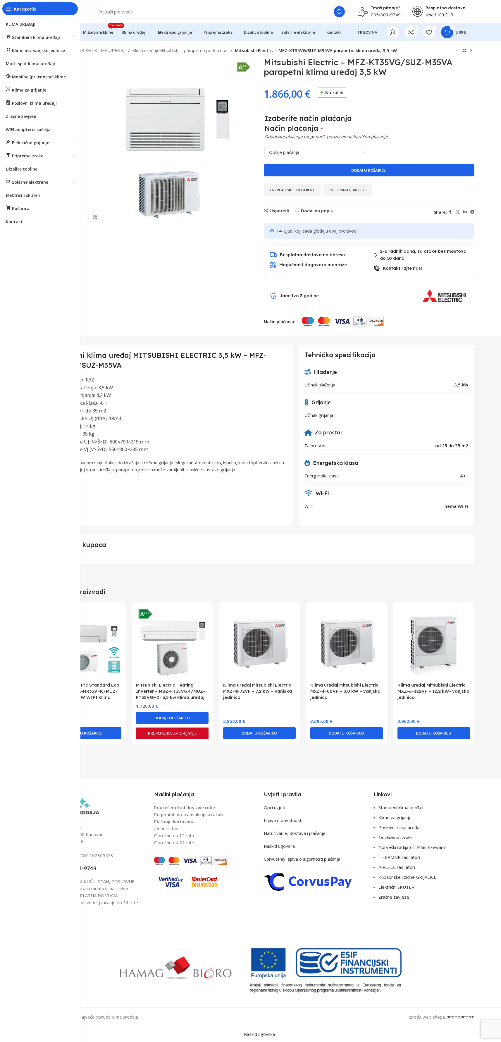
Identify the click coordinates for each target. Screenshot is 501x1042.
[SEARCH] (339, 11)
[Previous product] (456, 50)
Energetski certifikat (292, 189)
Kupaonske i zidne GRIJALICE (407, 877)
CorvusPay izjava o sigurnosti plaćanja (302, 859)
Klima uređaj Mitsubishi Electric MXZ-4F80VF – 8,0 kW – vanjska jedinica (345, 691)
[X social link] (458, 212)
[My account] (393, 32)
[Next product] (470, 50)
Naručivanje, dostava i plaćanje (295, 833)
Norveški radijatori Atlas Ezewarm (412, 847)
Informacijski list (347, 189)
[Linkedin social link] (465, 212)
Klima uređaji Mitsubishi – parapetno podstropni (180, 50)
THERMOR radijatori (399, 857)
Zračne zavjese (393, 897)
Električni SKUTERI (397, 887)
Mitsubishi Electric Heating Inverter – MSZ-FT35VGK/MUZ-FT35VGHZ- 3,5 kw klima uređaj (170, 691)
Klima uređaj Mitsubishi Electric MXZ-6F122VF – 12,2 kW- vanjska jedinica (433, 691)
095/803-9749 (386, 15)
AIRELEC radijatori (396, 867)
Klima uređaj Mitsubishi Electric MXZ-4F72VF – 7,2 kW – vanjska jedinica (257, 691)
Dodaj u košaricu (369, 170)
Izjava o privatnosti (283, 820)
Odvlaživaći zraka (395, 837)
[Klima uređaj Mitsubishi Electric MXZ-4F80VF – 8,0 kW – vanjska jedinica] (346, 643)
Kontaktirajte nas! (402, 268)
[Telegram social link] (472, 212)
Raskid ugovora (279, 846)
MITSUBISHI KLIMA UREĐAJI (97, 50)
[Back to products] (463, 50)
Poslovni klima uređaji (399, 827)
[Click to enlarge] (94, 217)
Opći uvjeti (274, 807)
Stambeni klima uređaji (400, 807)
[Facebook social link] (450, 212)
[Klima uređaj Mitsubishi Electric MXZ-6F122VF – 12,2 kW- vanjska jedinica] (433, 643)
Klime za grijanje (395, 817)
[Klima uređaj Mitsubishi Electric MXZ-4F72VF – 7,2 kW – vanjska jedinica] (259, 643)
